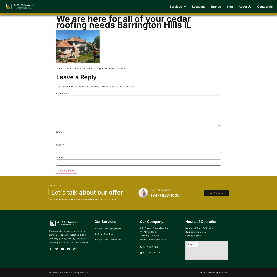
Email (60, 144)
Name (60, 132)
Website (60, 157)
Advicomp (223, 272)
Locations (198, 6)
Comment (62, 93)
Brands (216, 6)
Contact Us (265, 6)
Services (176, 6)
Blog (230, 6)
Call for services (161, 190)
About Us (245, 6)
